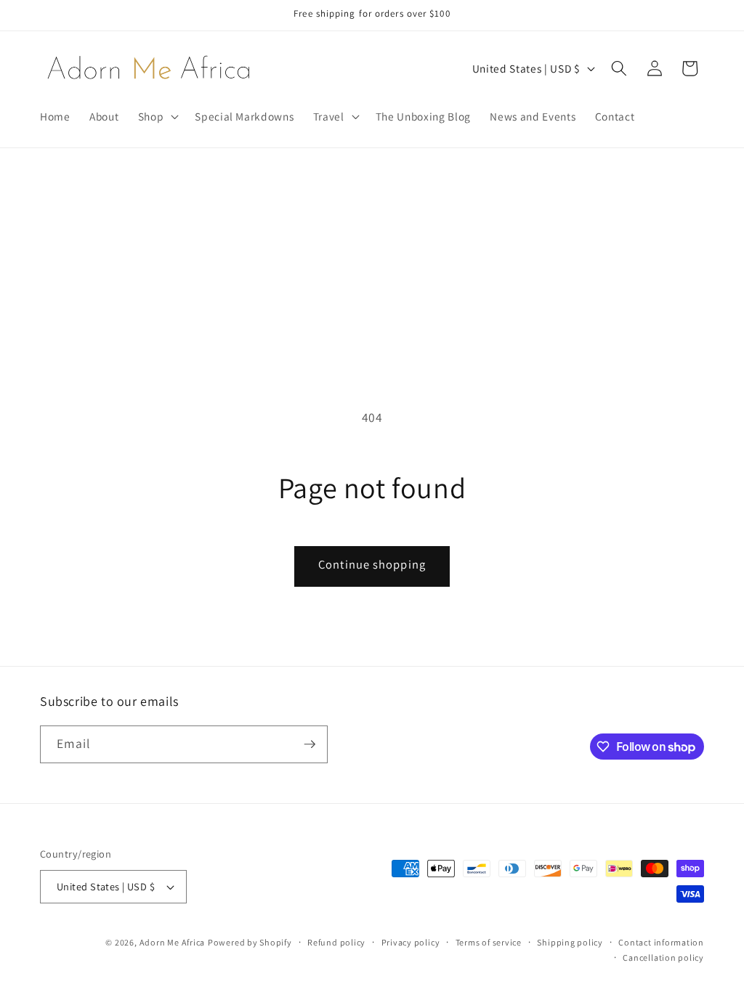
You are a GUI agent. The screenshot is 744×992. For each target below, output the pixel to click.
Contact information (661, 942)
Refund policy (336, 942)
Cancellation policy (663, 957)
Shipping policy (570, 942)
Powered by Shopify (250, 942)
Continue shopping (372, 564)
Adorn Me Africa (173, 942)
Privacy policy (410, 942)
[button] (157, 116)
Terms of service (489, 942)
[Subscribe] (309, 744)
